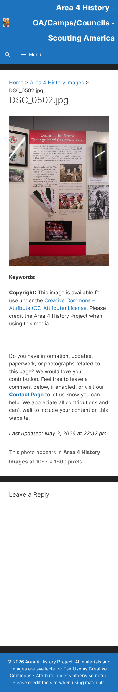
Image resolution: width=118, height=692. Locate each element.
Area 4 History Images (57, 83)
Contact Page (26, 395)
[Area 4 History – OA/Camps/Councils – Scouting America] (6, 22)
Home (16, 83)
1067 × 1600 (51, 462)
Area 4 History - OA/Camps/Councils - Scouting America (74, 22)
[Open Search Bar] (7, 54)
